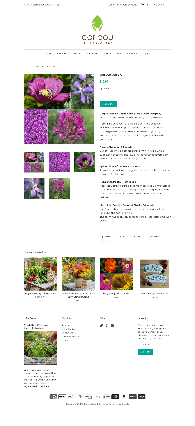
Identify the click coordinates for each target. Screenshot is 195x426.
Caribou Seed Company (96, 404)
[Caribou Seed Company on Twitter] (101, 326)
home (49, 53)
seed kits (62, 53)
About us (66, 325)
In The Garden (30, 318)
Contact (66, 340)
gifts (146, 53)
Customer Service (71, 336)
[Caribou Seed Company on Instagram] (112, 326)
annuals (77, 53)
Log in (111, 4)
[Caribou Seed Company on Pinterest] (107, 326)
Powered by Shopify (119, 404)
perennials (92, 53)
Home (26, 66)
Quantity (105, 88)
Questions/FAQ (69, 333)
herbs (119, 53)
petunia (107, 53)
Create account (128, 4)
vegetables (133, 53)
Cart (147, 4)
